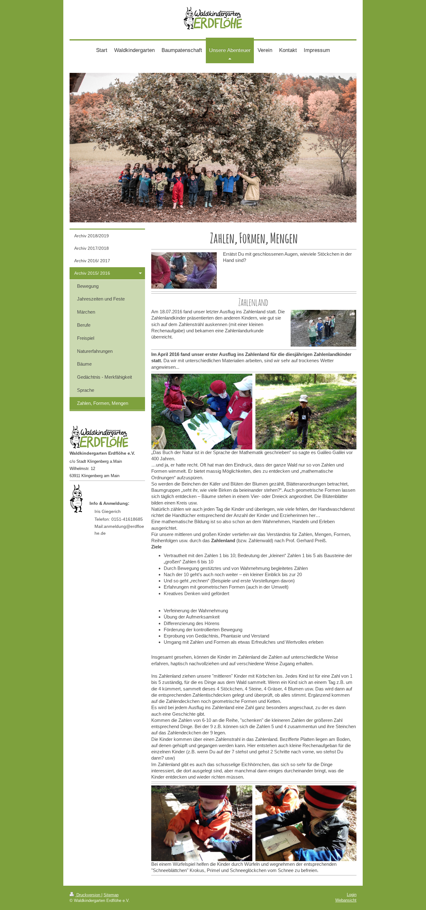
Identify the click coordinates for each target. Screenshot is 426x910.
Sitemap (111, 895)
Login (351, 894)
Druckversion (88, 895)
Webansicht (345, 900)
